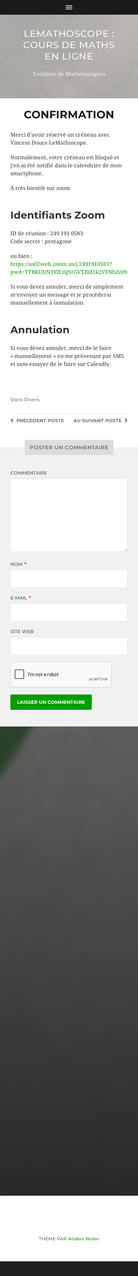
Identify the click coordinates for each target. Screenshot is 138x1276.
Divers (32, 400)
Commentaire (28, 473)
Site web (22, 632)
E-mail (20, 598)
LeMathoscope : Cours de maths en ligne (69, 45)
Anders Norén (83, 1238)
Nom (18, 564)
